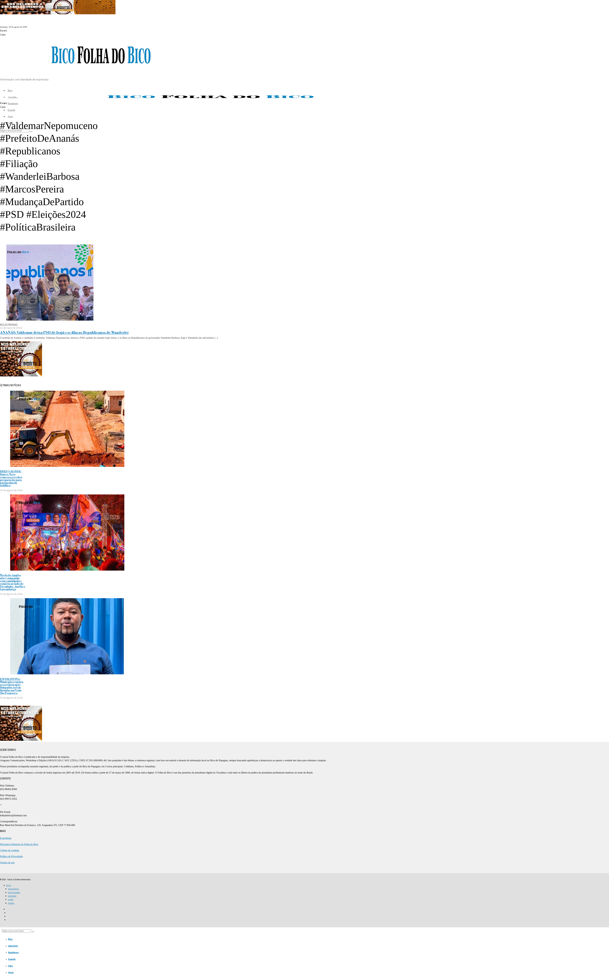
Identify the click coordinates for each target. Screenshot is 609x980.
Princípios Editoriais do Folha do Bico (19, 844)
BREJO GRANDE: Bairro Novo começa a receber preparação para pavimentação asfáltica (11, 478)
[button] (33, 931)
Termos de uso (7, 862)
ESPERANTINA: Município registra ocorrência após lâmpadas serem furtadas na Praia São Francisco (11, 686)
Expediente (5, 838)
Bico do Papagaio (9, 324)
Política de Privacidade (11, 856)
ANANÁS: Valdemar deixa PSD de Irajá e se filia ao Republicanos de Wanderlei (64, 332)
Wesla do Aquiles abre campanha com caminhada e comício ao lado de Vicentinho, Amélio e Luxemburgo (12, 582)
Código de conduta (9, 850)
